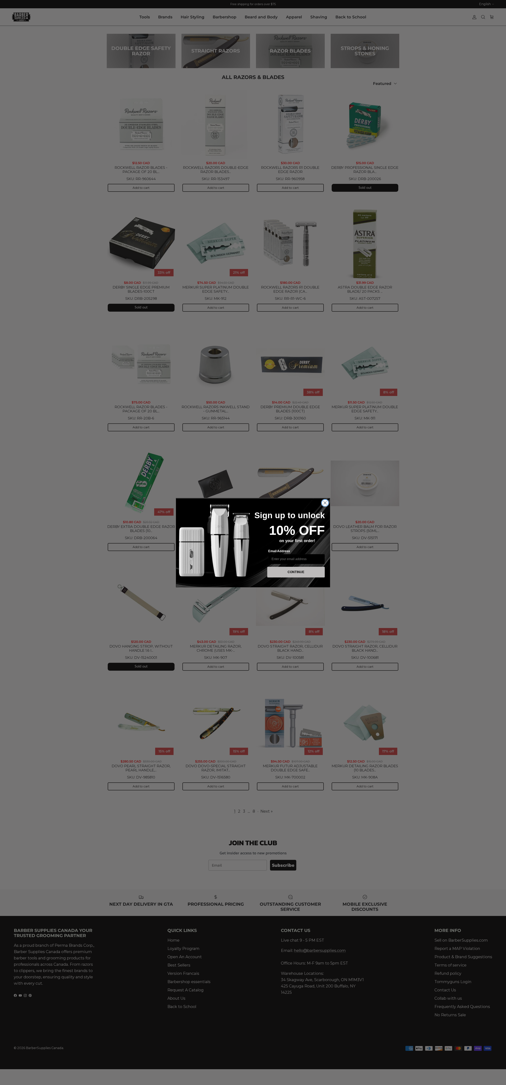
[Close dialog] (325, 502)
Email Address (279, 551)
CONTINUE (296, 572)
